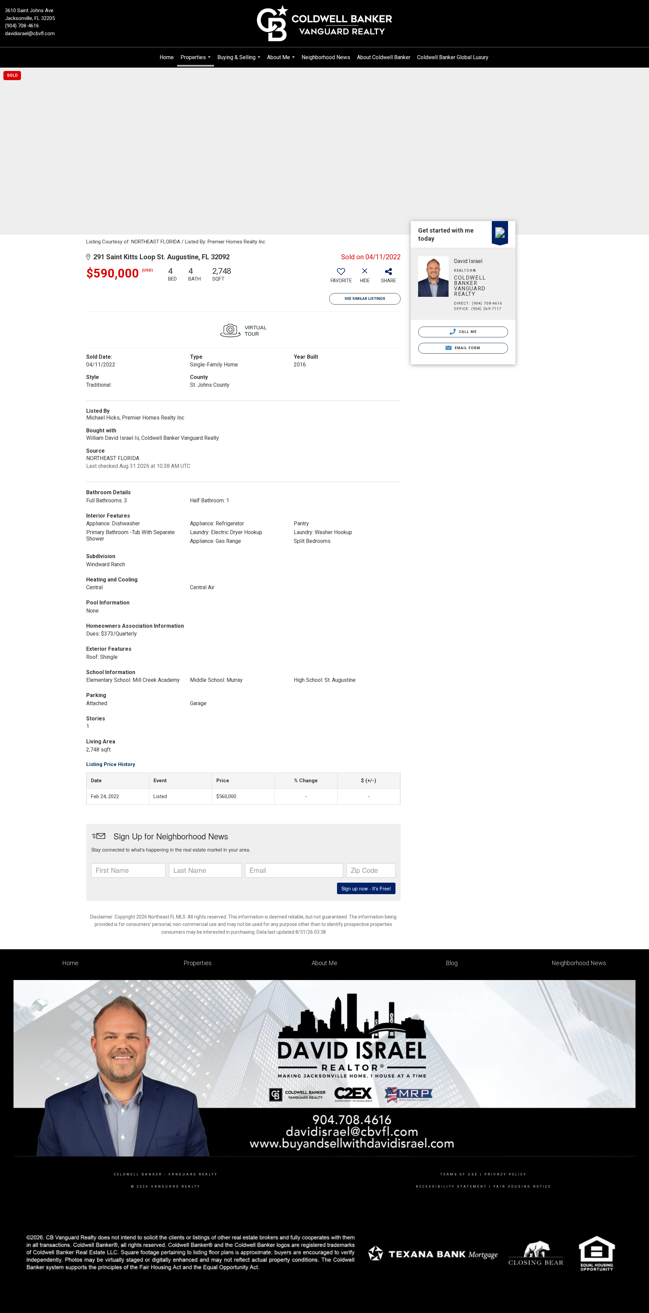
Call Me (467, 332)
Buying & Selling (239, 61)
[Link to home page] (324, 23)
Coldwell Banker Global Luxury (452, 57)
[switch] (341, 277)
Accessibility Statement (451, 1186)
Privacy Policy (505, 1174)
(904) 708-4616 (22, 26)
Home (167, 57)
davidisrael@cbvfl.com (30, 33)
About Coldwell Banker (383, 57)
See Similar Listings (364, 298)
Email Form (466, 348)
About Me (281, 61)
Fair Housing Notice (522, 1186)
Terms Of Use (459, 1174)
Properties (196, 60)
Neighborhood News (326, 57)
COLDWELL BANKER (138, 1174)
